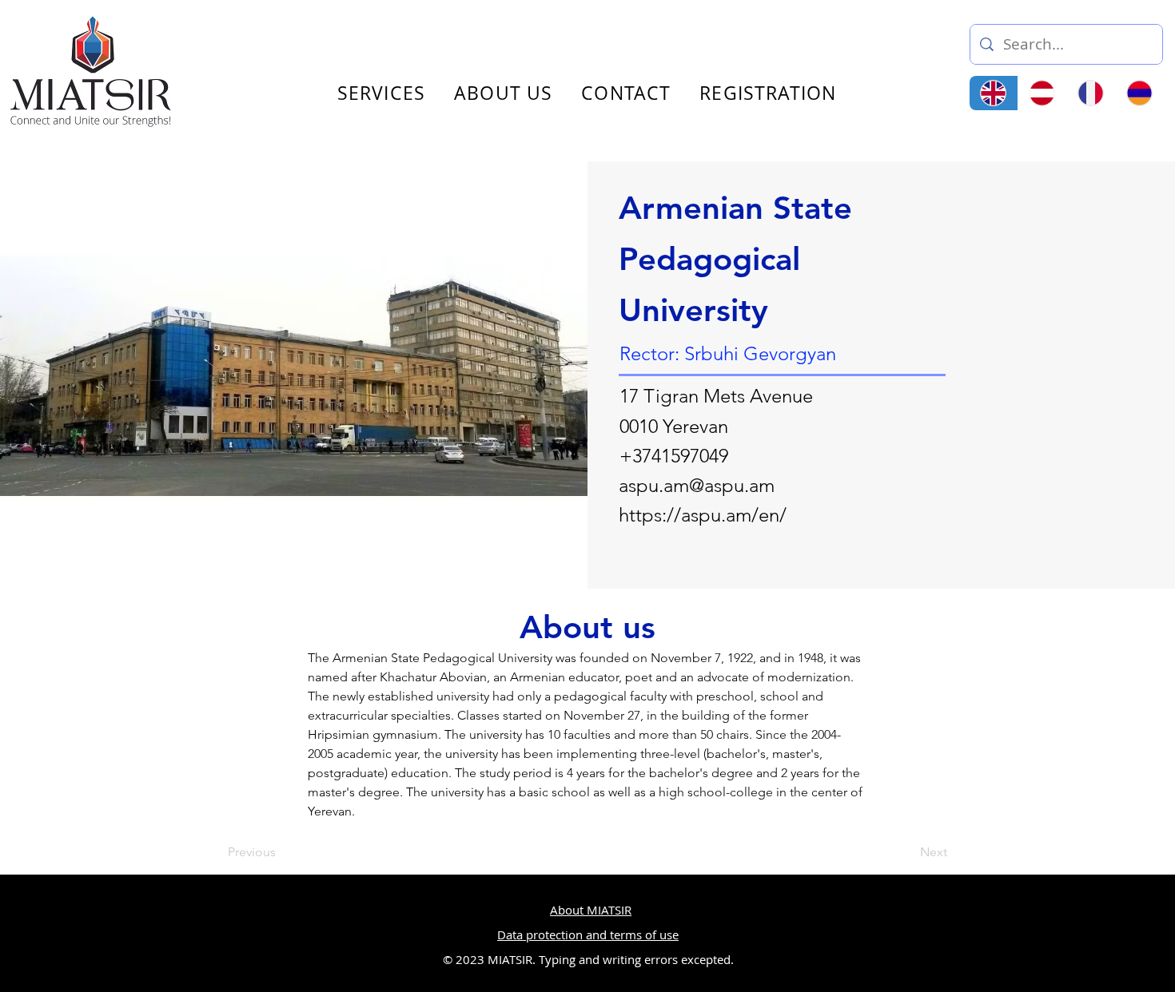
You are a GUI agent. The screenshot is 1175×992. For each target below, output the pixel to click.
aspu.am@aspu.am (697, 485)
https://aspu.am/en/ (703, 514)
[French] (1090, 93)
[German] (1042, 93)
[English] (994, 93)
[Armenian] (1138, 93)
